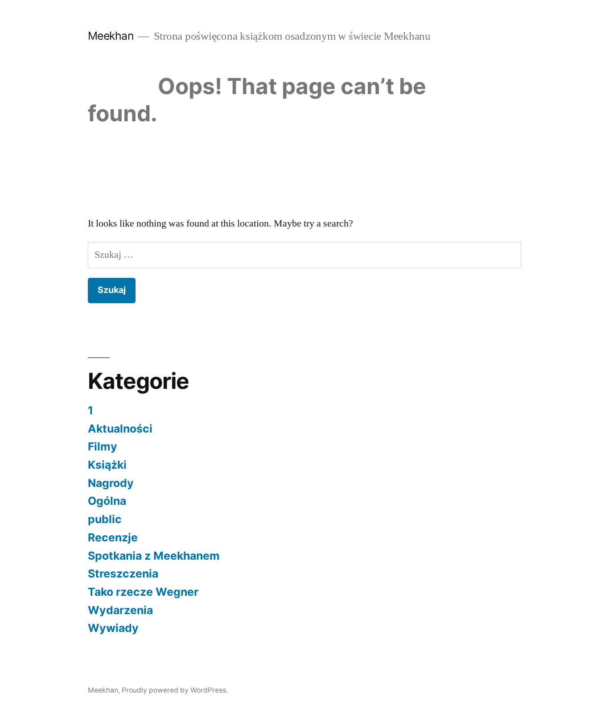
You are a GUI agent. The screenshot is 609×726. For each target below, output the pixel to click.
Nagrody (111, 483)
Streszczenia (123, 573)
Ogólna (107, 500)
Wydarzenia (120, 610)
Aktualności (120, 428)
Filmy (102, 446)
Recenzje (113, 537)
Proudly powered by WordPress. (175, 690)
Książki (107, 464)
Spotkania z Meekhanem (154, 555)
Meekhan (111, 35)
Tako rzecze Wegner (143, 591)
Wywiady (113, 628)
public (105, 519)
